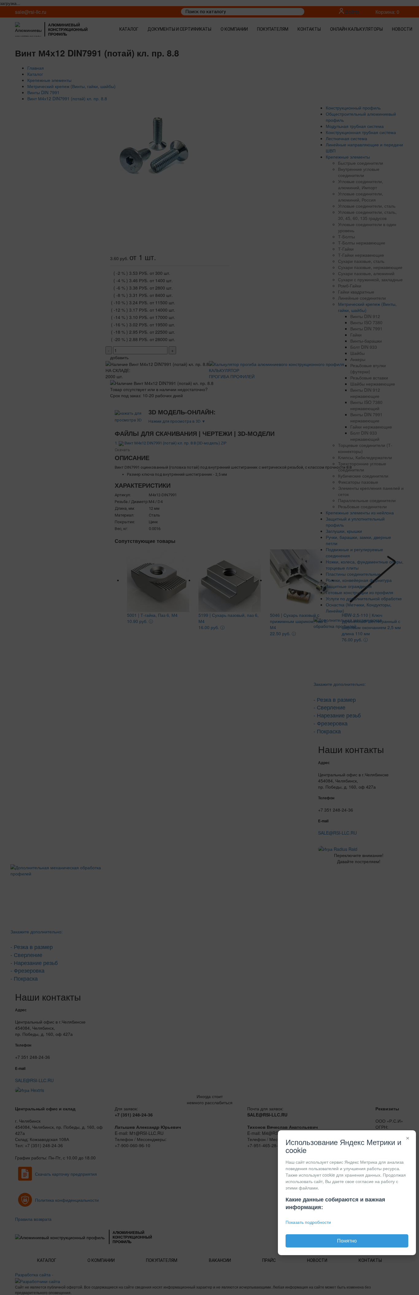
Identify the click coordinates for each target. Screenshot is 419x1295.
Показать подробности (308, 1222)
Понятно (347, 1240)
